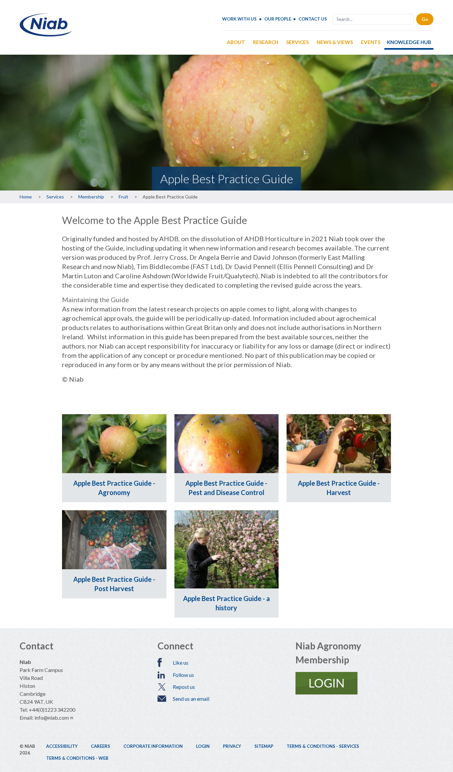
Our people (277, 19)
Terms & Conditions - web (77, 758)
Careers (100, 746)
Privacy (232, 746)
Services (55, 196)
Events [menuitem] (370, 42)
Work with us (239, 19)
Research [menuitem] (265, 42)
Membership (91, 196)
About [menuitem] (236, 42)
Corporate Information (153, 746)
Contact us (312, 19)
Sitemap (263, 746)
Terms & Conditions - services (323, 746)
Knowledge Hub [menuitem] (409, 42)
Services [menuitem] (297, 42)
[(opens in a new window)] (364, 683)
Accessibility (62, 746)
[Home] (46, 34)
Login (203, 746)
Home (26, 196)
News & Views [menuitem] (335, 42)
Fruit (123, 196)
